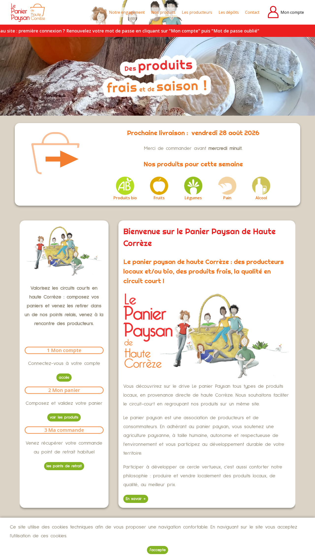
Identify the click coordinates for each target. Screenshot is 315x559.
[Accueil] (28, 12)
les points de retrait (64, 466)
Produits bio (125, 198)
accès (64, 377)
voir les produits (64, 417)
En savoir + (136, 499)
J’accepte (157, 550)
